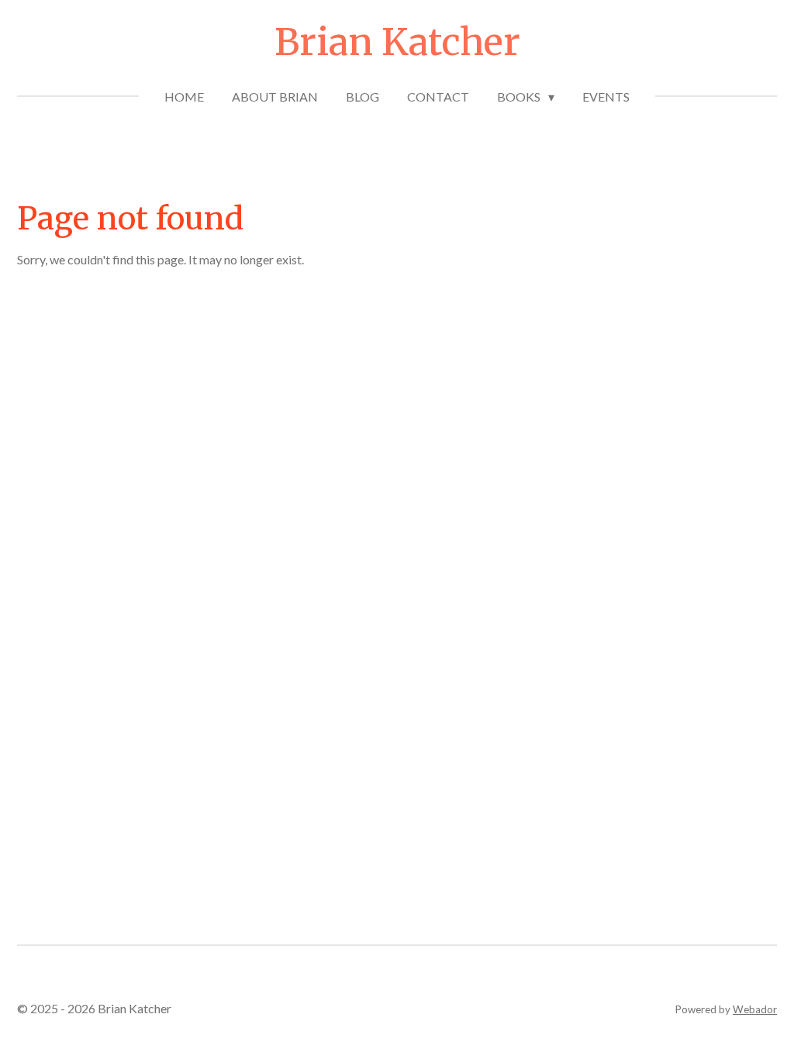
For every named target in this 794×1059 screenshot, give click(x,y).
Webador (755, 1009)
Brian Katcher (397, 42)
